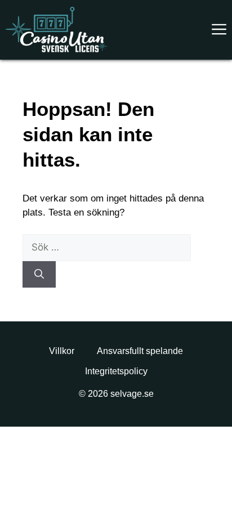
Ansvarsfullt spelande (140, 351)
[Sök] (39, 274)
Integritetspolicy (116, 371)
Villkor (61, 351)
